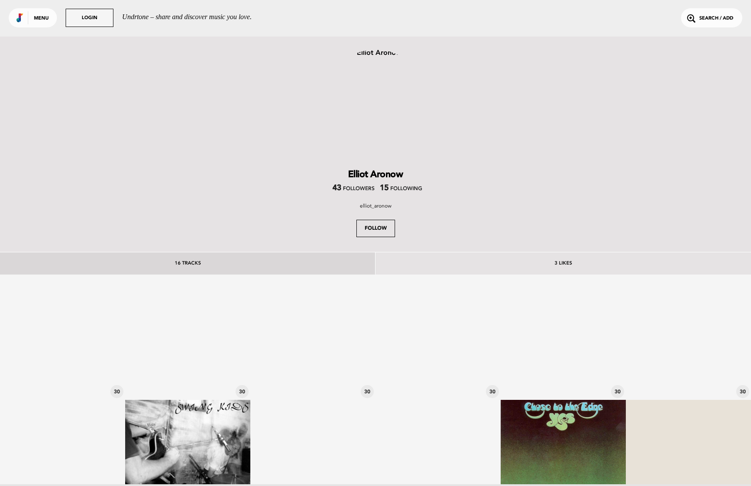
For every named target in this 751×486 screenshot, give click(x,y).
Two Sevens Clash (438, 376)
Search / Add (716, 18)
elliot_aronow (376, 206)
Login (89, 18)
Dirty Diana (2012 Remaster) (313, 376)
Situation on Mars (63, 376)
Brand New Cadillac (563, 376)
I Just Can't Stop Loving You (688, 376)
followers (353, 188)
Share (89, 337)
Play (63, 337)
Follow (376, 228)
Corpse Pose (187, 376)
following (401, 188)
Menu (41, 18)
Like (36, 337)
